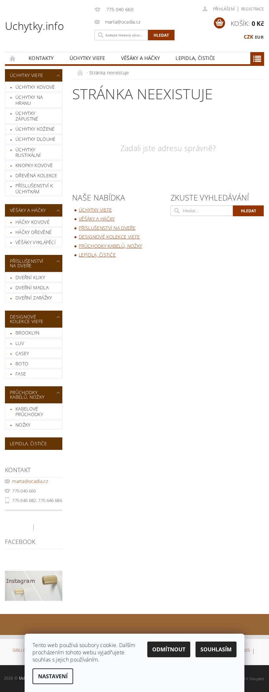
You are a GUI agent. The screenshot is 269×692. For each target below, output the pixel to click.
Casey (22, 353)
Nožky (23, 425)
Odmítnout (168, 649)
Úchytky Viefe (87, 58)
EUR (259, 37)
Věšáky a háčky (140, 58)
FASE (20, 374)
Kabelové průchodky (29, 412)
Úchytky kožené (34, 129)
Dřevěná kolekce (36, 175)
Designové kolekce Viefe (26, 319)
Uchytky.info (34, 26)
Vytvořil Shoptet (249, 679)
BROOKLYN (27, 333)
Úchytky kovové (35, 87)
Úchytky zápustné (26, 116)
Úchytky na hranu (29, 100)
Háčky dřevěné (33, 232)
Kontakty (41, 58)
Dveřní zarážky (33, 298)
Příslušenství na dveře (26, 263)
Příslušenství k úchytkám (34, 189)
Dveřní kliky (30, 277)
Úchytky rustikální (28, 152)
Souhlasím (216, 649)
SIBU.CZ (20, 650)
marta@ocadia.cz (30, 481)
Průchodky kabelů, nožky (27, 394)
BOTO (21, 363)
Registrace (252, 9)
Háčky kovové (32, 222)
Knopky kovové (34, 165)
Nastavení (53, 676)
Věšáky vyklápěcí (35, 242)
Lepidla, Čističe (195, 58)
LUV (19, 343)
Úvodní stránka (13, 58)
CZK (249, 36)
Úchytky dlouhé (35, 139)
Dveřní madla (32, 287)
